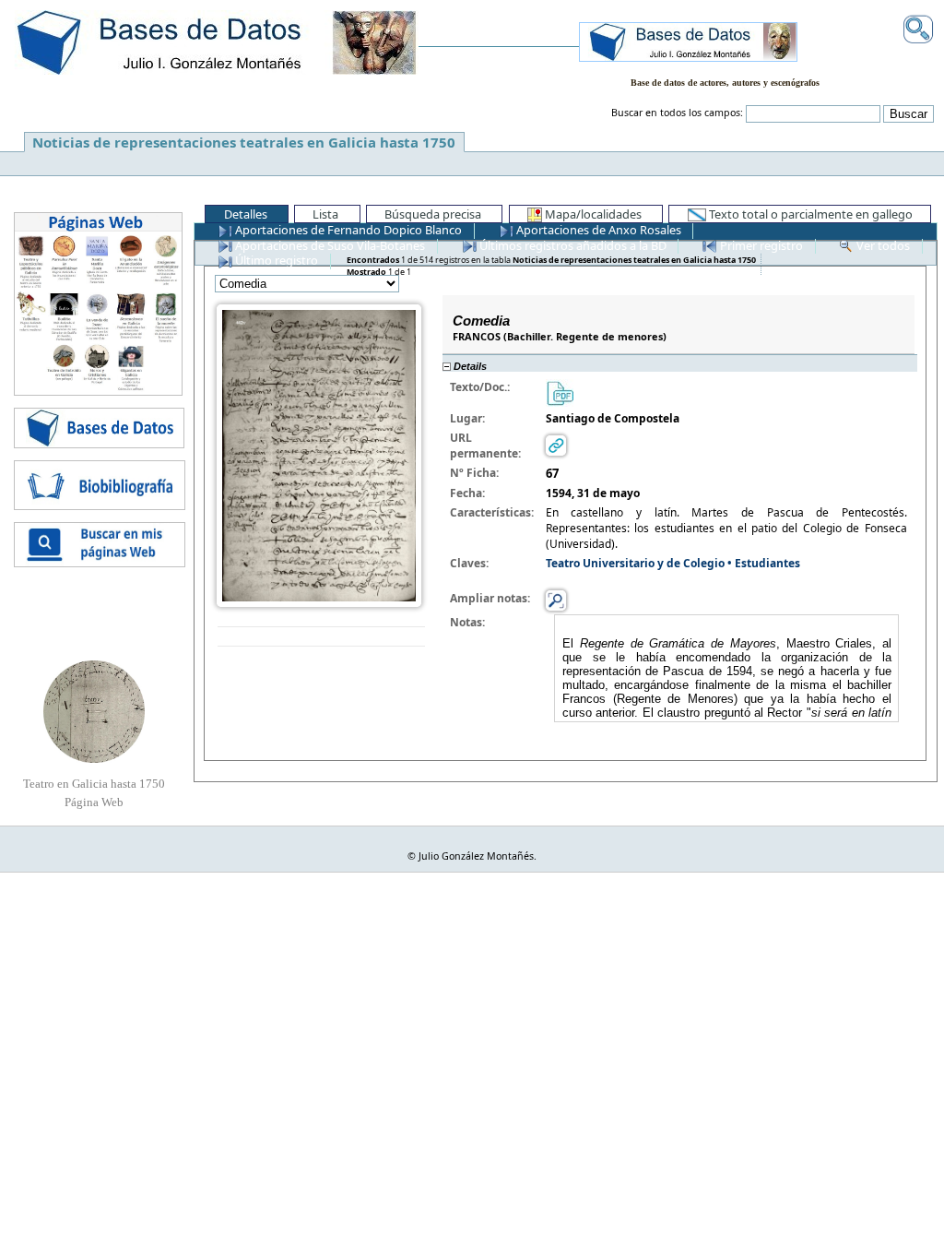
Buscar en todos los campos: (677, 112)
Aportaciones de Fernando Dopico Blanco (347, 229)
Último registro (275, 260)
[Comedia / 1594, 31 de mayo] (319, 454)
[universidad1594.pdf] (559, 391)
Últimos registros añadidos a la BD (572, 245)
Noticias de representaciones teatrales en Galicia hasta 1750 (243, 142)
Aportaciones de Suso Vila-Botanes (328, 245)
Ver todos (882, 245)
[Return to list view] (321, 637)
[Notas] (556, 599)
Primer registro (760, 245)
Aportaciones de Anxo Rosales (597, 229)
